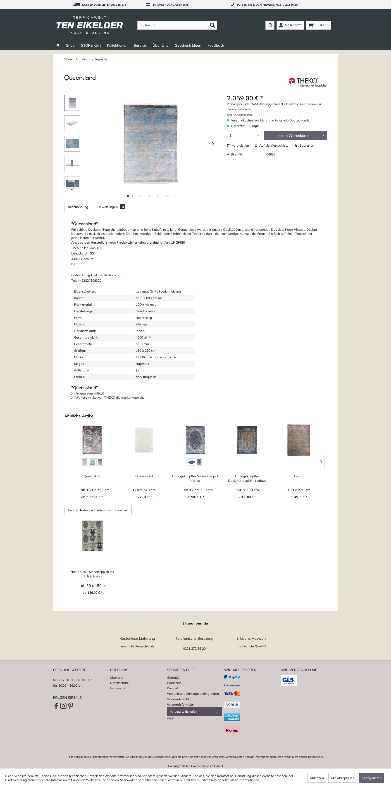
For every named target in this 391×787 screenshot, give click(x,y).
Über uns (116, 678)
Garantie (173, 678)
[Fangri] (298, 440)
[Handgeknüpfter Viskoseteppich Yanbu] (195, 440)
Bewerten (306, 145)
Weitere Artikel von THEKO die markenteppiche (109, 397)
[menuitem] (177, 25)
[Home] (58, 45)
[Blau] (92, 462)
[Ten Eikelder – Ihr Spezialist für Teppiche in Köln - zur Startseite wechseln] (89, 25)
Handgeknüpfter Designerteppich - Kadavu (247, 478)
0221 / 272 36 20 (287, 4)
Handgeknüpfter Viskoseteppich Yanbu (195, 478)
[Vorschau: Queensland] (72, 103)
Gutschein (174, 683)
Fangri (298, 476)
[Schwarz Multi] (199, 462)
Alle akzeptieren (343, 778)
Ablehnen (317, 778)
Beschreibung (78, 207)
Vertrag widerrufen (184, 712)
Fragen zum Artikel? (89, 393)
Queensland (92, 476)
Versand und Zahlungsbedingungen (193, 694)
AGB (170, 718)
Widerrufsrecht (178, 699)
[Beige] (84, 462)
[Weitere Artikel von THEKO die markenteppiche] (308, 82)
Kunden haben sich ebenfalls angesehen (98, 510)
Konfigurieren (371, 778)
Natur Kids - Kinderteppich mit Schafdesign (92, 574)
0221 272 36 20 (194, 649)
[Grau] (100, 462)
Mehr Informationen (244, 780)
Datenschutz (119, 683)
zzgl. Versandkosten (239, 114)
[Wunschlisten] (269, 25)
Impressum (118, 688)
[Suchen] (212, 25)
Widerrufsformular (180, 704)
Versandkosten (235, 756)
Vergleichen (240, 145)
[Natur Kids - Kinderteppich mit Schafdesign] (92, 536)
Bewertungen (111, 207)
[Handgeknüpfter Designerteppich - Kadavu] (247, 440)
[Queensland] (92, 440)
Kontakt (172, 688)
